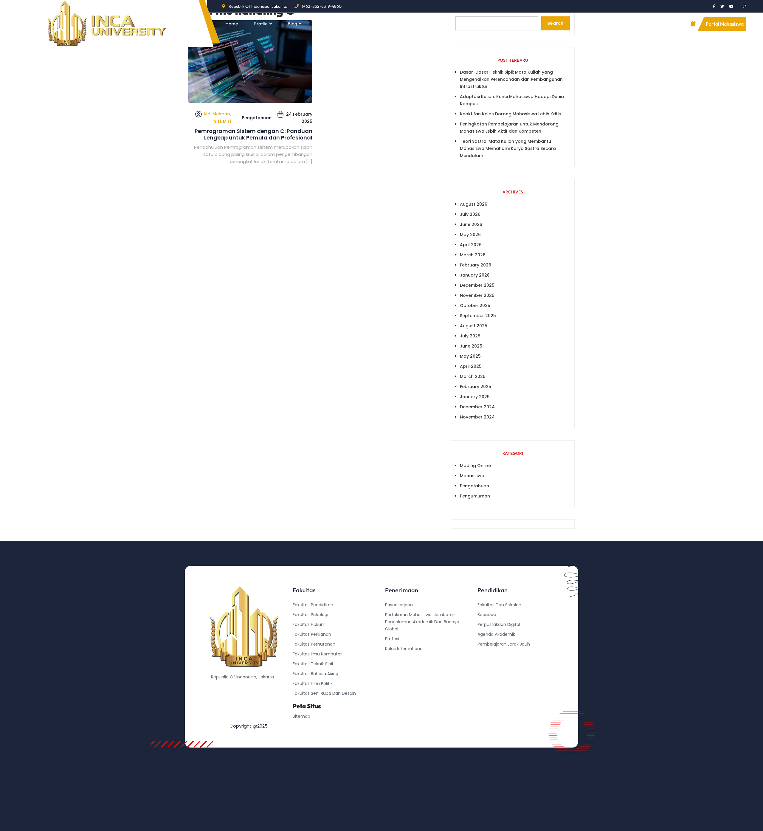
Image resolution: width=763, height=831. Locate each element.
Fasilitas (326, 24)
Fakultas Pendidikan (313, 605)
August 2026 (473, 204)
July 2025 (470, 336)
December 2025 (477, 285)
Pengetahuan (257, 118)
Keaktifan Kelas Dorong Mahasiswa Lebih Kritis (510, 114)
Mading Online (475, 466)
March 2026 (473, 255)
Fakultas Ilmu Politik (313, 683)
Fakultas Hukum (309, 624)
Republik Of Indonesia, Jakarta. (258, 6)
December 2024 (477, 407)
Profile (261, 24)
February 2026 (475, 265)
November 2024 (477, 417)
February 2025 (475, 387)
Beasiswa (486, 615)
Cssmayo (487, 664)
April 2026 (471, 245)
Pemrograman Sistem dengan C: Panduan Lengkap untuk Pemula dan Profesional (253, 134)
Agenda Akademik (496, 634)
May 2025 (470, 356)
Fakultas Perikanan (312, 634)
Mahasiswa (472, 476)
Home (231, 24)
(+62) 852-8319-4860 (322, 6)
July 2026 (470, 214)
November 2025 (477, 295)
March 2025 (473, 376)
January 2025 (475, 397)
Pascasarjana (399, 605)
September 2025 (478, 316)
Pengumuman (475, 496)
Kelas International (404, 649)
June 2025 (471, 346)
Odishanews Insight (497, 654)
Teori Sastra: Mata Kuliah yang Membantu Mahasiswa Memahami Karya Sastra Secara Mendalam (508, 148)
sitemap (301, 716)
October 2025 (475, 305)
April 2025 (471, 366)
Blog (292, 24)
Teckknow (487, 674)
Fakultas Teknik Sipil (313, 664)
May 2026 (470, 235)
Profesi (392, 639)
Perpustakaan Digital (498, 624)
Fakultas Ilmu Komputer (317, 654)
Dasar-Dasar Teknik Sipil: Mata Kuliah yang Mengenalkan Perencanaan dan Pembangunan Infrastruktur (511, 79)
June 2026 (471, 224)
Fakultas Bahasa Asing (315, 674)
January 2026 (475, 275)
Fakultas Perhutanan (314, 644)
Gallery (362, 24)
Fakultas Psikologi (310, 615)
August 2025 (473, 326)
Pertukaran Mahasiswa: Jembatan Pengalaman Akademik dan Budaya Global (422, 622)
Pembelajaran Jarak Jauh (503, 644)
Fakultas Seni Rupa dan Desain (324, 693)
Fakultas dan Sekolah (499, 605)
